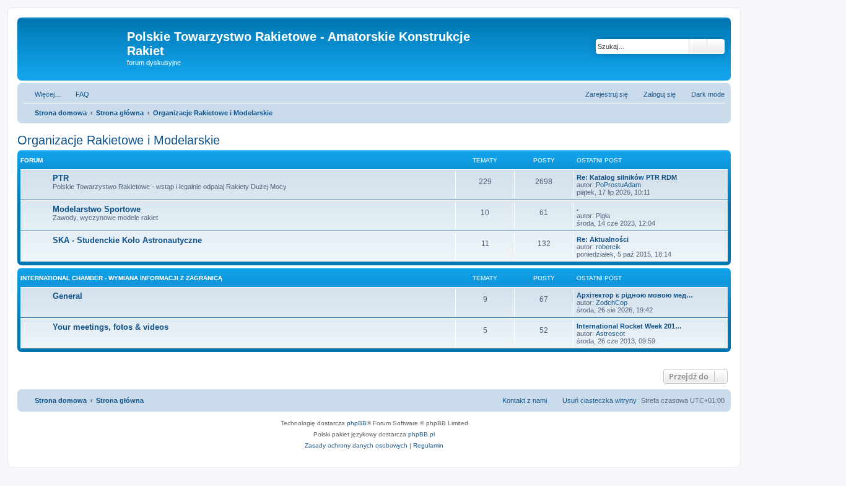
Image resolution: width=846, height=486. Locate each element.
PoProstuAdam (618, 184)
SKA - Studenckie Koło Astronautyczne (127, 240)
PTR (61, 178)
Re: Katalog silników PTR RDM (627, 177)
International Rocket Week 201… (629, 326)
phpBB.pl (421, 434)
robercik (608, 246)
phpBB (357, 423)
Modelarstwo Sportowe (97, 209)
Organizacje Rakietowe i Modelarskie (118, 140)
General (67, 296)
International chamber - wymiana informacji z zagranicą (121, 278)
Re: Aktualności (603, 239)
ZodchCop (611, 302)
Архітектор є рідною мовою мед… (635, 295)
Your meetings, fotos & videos (110, 327)
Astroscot (610, 333)
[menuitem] (76, 94)
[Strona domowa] (73, 40)
